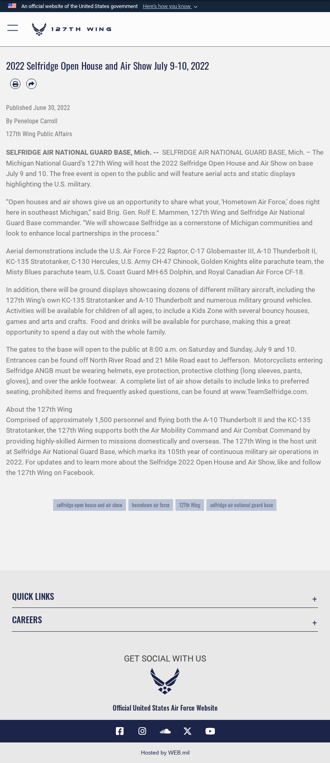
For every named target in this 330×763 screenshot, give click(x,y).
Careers (27, 619)
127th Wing (189, 505)
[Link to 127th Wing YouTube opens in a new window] (210, 731)
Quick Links (33, 596)
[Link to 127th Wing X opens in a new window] (188, 731)
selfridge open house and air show (89, 505)
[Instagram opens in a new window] (142, 731)
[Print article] (15, 84)
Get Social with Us (165, 658)
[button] (171, 6)
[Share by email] (31, 84)
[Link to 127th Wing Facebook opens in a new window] (120, 731)
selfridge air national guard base (241, 505)
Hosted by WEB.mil (165, 752)
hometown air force (150, 505)
